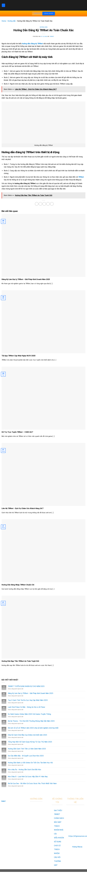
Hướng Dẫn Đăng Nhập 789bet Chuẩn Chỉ (18, 585)
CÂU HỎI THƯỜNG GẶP (57, 861)
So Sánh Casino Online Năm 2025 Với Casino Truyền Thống (29, 714)
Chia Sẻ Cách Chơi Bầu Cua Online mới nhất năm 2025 (27, 735)
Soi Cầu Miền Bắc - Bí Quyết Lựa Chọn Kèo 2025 (26, 756)
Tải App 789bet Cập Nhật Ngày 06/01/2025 (18, 356)
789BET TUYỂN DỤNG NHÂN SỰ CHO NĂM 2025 (26, 686)
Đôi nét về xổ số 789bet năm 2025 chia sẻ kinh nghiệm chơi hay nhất (33, 728)
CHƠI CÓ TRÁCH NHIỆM (57, 849)
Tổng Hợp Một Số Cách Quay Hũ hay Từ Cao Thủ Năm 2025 (30, 742)
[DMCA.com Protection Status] (40, 839)
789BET (52, 36)
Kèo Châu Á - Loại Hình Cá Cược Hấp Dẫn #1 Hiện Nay (28, 777)
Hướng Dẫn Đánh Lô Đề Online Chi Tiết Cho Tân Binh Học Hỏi (30, 763)
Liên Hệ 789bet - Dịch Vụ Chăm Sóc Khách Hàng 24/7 (22, 508)
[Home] (14, 798)
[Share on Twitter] (40, 204)
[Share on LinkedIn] (52, 204)
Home (4, 21)
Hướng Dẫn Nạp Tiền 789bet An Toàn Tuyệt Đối (20, 661)
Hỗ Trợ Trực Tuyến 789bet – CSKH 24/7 (17, 432)
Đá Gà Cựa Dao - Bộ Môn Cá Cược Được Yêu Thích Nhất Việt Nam (32, 783)
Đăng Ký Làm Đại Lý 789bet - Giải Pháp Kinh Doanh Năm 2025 (26, 279)
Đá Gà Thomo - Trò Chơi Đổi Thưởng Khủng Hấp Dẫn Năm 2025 (31, 721)
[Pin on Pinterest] (48, 204)
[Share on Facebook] (36, 204)
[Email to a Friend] (44, 204)
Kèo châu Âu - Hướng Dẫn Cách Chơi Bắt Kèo (24, 770)
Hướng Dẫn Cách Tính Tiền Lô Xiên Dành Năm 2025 (27, 749)
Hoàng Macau (77, 847)
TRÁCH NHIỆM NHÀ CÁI (58, 830)
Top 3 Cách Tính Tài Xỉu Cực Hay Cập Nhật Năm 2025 (28, 700)
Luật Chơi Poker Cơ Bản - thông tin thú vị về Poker (26, 707)
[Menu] (3, 5)
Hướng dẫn (12, 21)
